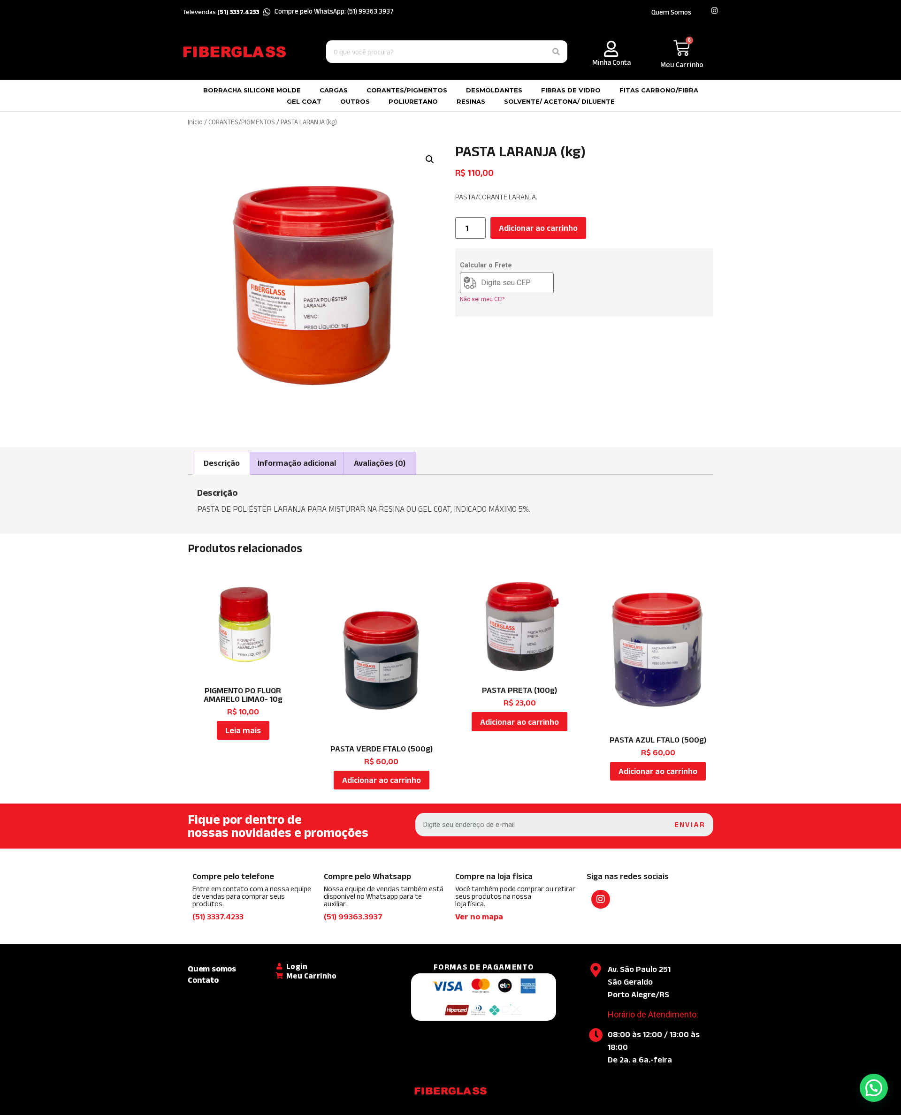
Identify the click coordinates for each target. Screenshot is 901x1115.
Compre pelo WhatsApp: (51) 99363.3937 (334, 11)
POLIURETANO (413, 101)
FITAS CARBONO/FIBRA (658, 90)
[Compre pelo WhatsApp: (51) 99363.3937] (267, 12)
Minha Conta (611, 62)
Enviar (689, 824)
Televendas (221, 11)
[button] (429, 159)
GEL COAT (304, 101)
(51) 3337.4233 (218, 916)
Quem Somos (671, 12)
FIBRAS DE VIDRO (571, 90)
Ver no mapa (479, 916)
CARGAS (334, 90)
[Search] (556, 51)
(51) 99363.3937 (353, 916)
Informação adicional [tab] (297, 463)
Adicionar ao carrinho (538, 228)
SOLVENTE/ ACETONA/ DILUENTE (559, 101)
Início (195, 122)
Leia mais (243, 730)
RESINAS (471, 101)
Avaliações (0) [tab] (379, 463)
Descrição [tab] (222, 463)
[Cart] (682, 48)
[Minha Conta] (611, 48)
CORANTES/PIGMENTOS (407, 90)
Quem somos (212, 968)
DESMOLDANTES (494, 90)
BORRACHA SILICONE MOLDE (252, 90)
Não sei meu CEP (482, 299)
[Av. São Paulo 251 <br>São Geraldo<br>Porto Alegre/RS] (596, 970)
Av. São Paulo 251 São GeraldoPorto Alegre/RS (639, 981)
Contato (203, 980)
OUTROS (355, 101)
